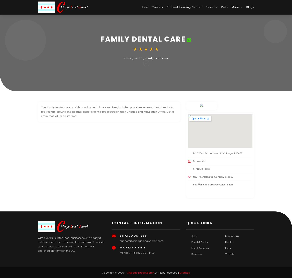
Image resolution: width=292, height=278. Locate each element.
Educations (232, 236)
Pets (224, 7)
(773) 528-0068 (201, 169)
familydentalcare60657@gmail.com (213, 177)
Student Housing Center (184, 7)
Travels (157, 7)
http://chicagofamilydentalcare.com (213, 184)
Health (138, 58)
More (235, 7)
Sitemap (184, 272)
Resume (211, 7)
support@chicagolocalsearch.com (141, 241)
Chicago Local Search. (141, 272)
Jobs (144, 7)
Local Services (200, 248)
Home (127, 58)
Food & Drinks (199, 242)
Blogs (250, 7)
